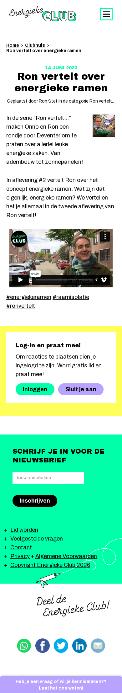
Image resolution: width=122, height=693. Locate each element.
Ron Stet (48, 101)
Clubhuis (35, 45)
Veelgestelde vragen (36, 539)
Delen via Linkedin (79, 645)
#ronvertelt (20, 306)
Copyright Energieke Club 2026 (50, 565)
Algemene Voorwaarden (66, 556)
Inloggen (35, 389)
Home (12, 45)
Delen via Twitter (61, 645)
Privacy (20, 556)
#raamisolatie (71, 297)
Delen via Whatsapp (24, 645)
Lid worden (24, 530)
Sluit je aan (80, 389)
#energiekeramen (28, 297)
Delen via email (98, 645)
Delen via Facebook (42, 645)
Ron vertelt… (102, 101)
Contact (21, 547)
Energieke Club (42, 13)
